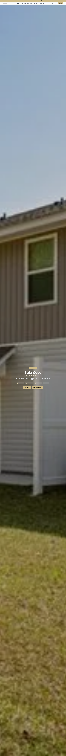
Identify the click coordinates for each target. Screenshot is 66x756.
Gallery (28, 3)
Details (17, 3)
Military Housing (32, 3)
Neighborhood (24, 3)
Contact (44, 3)
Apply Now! (27, 387)
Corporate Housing (39, 3)
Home (15, 3)
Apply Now (60, 3)
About (20, 3)
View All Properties (37, 387)
